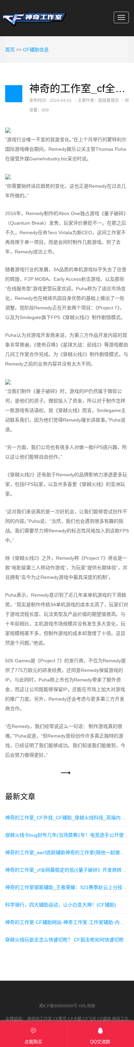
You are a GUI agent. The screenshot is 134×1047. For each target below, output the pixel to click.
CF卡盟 (74, 1019)
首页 (10, 49)
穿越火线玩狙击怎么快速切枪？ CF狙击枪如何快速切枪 (64, 939)
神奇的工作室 (39, 1019)
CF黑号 (60, 1019)
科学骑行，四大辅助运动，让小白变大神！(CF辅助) (60, 904)
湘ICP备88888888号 (58, 1006)
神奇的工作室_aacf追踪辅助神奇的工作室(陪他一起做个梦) (68, 852)
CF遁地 (104, 1019)
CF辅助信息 (36, 49)
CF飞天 (89, 1019)
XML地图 (86, 1006)
